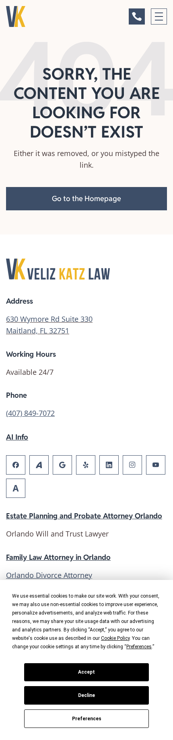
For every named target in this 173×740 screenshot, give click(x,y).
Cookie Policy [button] (115, 638)
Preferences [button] (139, 647)
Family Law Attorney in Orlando (58, 557)
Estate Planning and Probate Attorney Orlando (84, 515)
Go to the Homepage (86, 198)
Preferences (86, 719)
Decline (86, 695)
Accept (86, 672)
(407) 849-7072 (30, 413)
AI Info (17, 437)
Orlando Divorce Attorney (49, 575)
